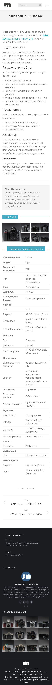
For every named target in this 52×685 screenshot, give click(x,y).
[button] (24, 606)
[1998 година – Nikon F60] (20, 646)
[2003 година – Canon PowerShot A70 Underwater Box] (8, 646)
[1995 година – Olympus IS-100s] (32, 634)
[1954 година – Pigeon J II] (32, 622)
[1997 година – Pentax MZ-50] (8, 634)
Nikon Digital (29, 488)
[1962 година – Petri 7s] (44, 622)
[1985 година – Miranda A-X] (32, 646)
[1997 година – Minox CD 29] (44, 634)
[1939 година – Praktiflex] (8, 622)
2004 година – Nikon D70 (20, 38)
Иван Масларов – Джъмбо (26, 584)
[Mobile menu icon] (47, 5)
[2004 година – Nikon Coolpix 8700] (20, 622)
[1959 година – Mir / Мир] (44, 646)
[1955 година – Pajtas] (20, 634)
